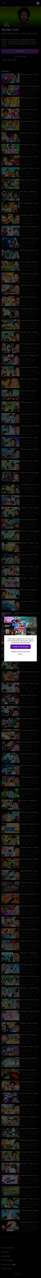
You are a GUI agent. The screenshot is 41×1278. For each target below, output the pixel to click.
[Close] (34, 618)
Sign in (20, 654)
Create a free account (20, 646)
